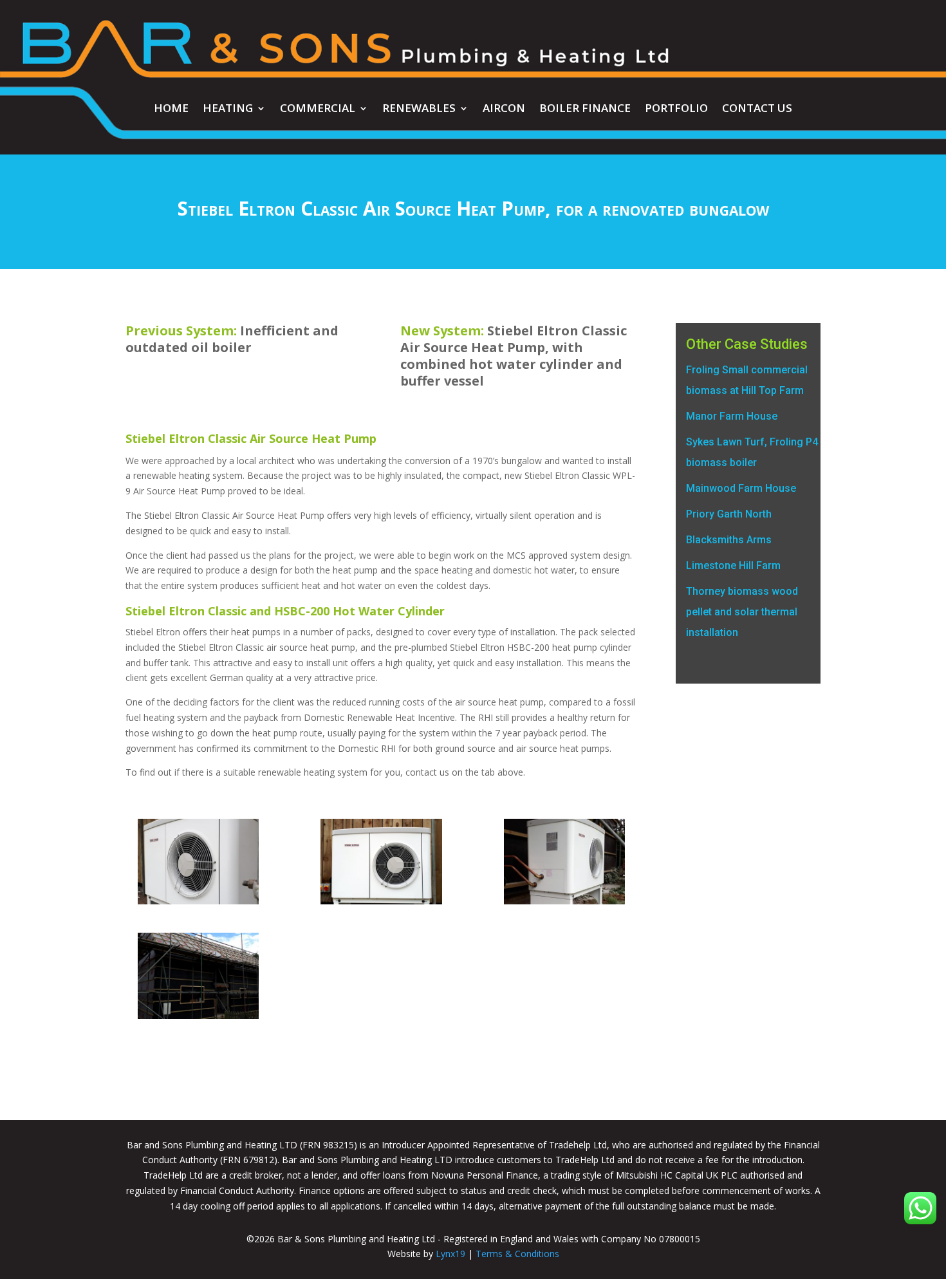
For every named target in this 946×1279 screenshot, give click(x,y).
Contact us (757, 109)
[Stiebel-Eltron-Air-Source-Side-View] (198, 904)
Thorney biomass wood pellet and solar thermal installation (742, 612)
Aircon (504, 109)
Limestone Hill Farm (733, 565)
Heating (228, 109)
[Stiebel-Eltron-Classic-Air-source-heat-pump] (198, 1019)
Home (171, 109)
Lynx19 (450, 1253)
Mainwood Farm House (741, 488)
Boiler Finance (585, 109)
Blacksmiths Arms (729, 540)
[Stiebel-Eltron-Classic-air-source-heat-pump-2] (564, 904)
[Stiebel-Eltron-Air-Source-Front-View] (380, 904)
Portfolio (676, 109)
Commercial (317, 109)
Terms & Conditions (517, 1253)
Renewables (419, 109)
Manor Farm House (731, 416)
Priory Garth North (729, 514)
